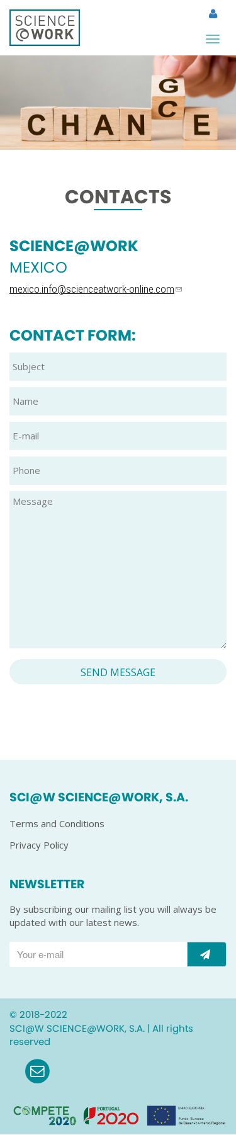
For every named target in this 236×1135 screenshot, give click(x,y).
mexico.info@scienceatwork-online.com (91, 289)
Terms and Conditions (56, 823)
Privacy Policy (39, 845)
